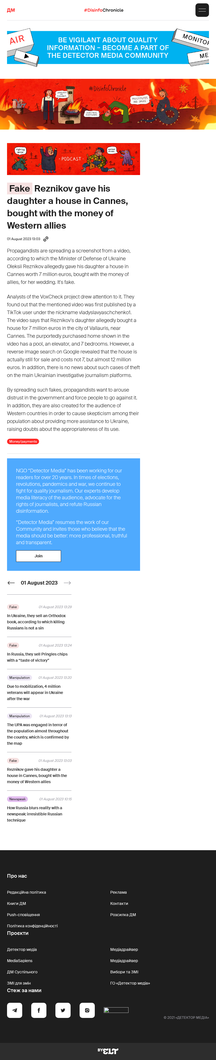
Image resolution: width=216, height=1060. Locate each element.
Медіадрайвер (124, 949)
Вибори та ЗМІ (124, 971)
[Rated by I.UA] (116, 1011)
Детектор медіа (22, 949)
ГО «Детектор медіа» (130, 983)
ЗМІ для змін (19, 983)
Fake (19, 188)
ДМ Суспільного (22, 971)
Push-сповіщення (23, 914)
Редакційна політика (26, 892)
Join (38, 555)
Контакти (119, 903)
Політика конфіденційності (32, 925)
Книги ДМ (16, 903)
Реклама (118, 892)
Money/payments (23, 441)
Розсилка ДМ (123, 914)
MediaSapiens (19, 960)
